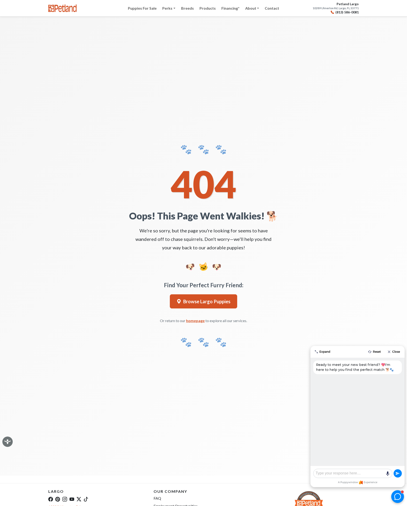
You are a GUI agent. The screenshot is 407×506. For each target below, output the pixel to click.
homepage (195, 320)
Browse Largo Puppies (206, 301)
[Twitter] (79, 498)
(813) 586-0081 (347, 12)
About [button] (250, 8)
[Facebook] (50, 498)
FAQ (157, 498)
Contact (272, 8)
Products (207, 8)
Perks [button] (167, 8)
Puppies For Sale (142, 8)
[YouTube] (71, 498)
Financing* (230, 8)
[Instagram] (64, 498)
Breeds (187, 8)
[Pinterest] (57, 498)
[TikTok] (86, 498)
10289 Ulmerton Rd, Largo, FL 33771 (336, 8)
